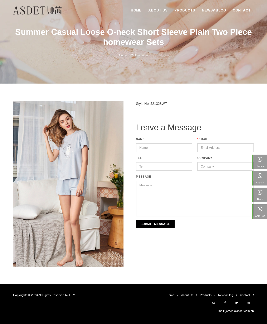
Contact (245, 295)
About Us (187, 295)
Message (143, 176)
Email (202, 139)
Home (123, 55)
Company (204, 158)
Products (206, 295)
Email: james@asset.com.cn (235, 311)
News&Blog (225, 295)
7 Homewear (139, 55)
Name (140, 139)
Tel (139, 158)
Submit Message (155, 224)
